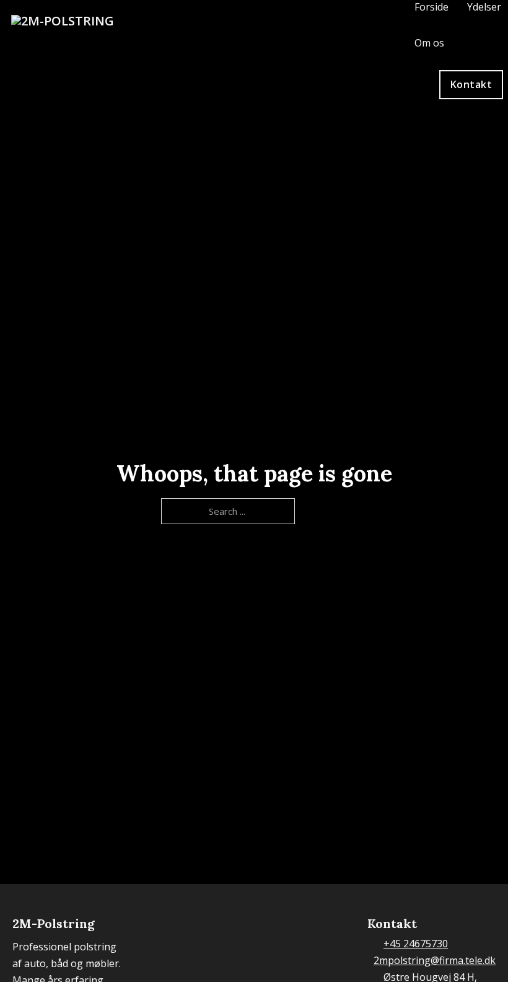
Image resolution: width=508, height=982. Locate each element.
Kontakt (471, 84)
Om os (429, 43)
